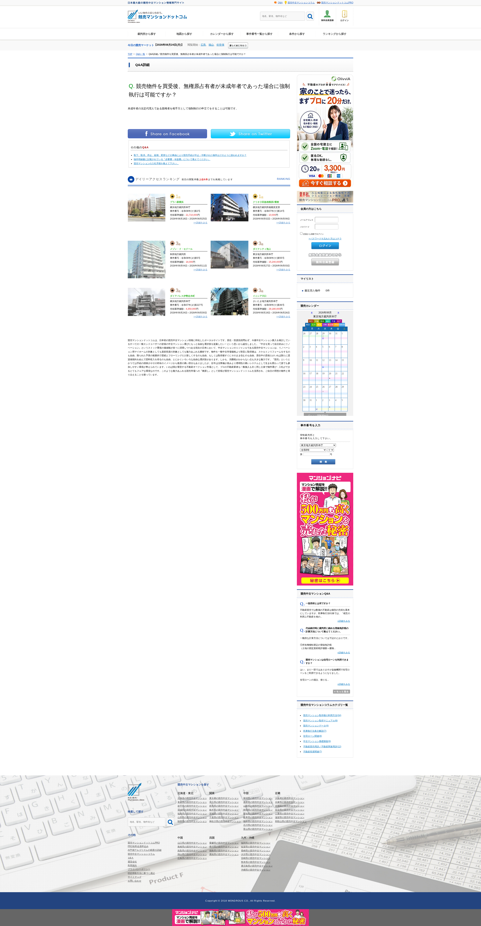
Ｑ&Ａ (131, 857)
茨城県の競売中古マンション (224, 813)
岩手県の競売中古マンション (192, 806)
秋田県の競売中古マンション (192, 821)
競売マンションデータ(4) (316, 725)
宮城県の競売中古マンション (192, 810)
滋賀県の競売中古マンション (289, 817)
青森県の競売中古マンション (192, 802)
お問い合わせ (134, 881)
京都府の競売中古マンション (289, 806)
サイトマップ (134, 877)
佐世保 (220, 44)
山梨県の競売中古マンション (258, 806)
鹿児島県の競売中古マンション (257, 866)
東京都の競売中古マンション (224, 798)
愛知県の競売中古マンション (258, 813)
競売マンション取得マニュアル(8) (320, 720)
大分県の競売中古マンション (255, 854)
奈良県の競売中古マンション (289, 810)
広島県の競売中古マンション (192, 858)
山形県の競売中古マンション (192, 817)
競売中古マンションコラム (301, 2)
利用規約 (132, 865)
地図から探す (184, 33)
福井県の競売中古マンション (258, 821)
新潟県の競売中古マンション (258, 798)
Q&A (280, 2)
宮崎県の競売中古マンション (255, 858)
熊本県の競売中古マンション (255, 862)
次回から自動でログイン (313, 234)
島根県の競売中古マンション (192, 846)
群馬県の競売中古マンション (224, 806)
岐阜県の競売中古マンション (258, 817)
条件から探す (297, 33)
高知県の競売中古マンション (224, 854)
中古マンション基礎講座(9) (317, 741)
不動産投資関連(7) (312, 751)
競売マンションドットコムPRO (337, 2)
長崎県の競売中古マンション (255, 850)
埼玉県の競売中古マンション (224, 802)
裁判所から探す (147, 33)
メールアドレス (307, 220)
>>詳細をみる (200, 222)
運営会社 (132, 861)
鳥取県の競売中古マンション (192, 850)
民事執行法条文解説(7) (314, 731)
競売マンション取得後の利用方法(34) (322, 715)
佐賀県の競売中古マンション (255, 846)
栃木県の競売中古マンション (224, 810)
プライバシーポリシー (139, 869)
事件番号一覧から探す (259, 33)
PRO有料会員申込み (138, 846)
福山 (211, 44)
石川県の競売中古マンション (258, 825)
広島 (203, 44)
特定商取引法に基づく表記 (141, 873)
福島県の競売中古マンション (192, 813)
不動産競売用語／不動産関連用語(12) (322, 746)
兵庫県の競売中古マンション (289, 802)
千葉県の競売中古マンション (224, 817)
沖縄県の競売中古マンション (255, 870)
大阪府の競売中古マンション (289, 798)
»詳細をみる (343, 621)
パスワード (305, 227)
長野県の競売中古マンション (258, 802)
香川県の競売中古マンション (224, 846)
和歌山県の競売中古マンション (291, 821)
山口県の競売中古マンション (192, 843)
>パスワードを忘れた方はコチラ (325, 238)
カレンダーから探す (222, 33)
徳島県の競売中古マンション (224, 850)
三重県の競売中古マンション (289, 813)
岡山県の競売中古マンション (192, 854)
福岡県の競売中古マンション (255, 843)
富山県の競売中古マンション (258, 829)
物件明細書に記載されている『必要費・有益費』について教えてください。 (172, 159)
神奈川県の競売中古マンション (225, 821)
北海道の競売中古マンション (192, 798)
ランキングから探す (334, 33)
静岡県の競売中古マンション (258, 810)
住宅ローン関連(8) (312, 736)
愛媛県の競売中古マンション (224, 843)
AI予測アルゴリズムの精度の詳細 (144, 850)
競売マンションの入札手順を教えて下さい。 (156, 163)
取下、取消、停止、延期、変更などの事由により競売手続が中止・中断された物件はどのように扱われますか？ (190, 155)
